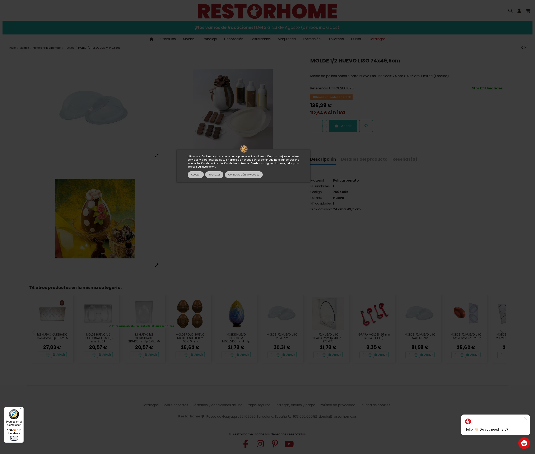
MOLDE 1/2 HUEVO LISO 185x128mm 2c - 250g (466, 336)
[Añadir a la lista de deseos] (366, 126)
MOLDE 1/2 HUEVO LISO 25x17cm (282, 336)
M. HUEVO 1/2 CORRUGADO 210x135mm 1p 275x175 (144, 338)
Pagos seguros (258, 405)
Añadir (346, 126)
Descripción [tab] (323, 159)
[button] (33, 332)
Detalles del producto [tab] (364, 159)
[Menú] (21, 409)
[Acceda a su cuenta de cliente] (519, 11)
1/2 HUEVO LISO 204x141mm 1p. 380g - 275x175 (328, 338)
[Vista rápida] (68, 311)
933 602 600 (303, 416)
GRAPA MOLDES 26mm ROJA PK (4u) (374, 336)
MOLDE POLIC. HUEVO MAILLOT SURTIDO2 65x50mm (190, 338)
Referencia (319, 88)
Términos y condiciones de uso (217, 405)
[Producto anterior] (522, 47)
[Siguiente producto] (525, 47)
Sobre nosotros (175, 405)
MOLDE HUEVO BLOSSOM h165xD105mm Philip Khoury (236, 340)
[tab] (404, 160)
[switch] (14, 438)
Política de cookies (374, 405)
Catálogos (150, 405)
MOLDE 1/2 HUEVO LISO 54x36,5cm (420, 336)
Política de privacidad (337, 405)
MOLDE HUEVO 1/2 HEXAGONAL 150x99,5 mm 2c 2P (98, 338)
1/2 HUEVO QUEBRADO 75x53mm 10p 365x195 (52, 336)
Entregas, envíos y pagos (295, 405)
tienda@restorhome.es (338, 416)
